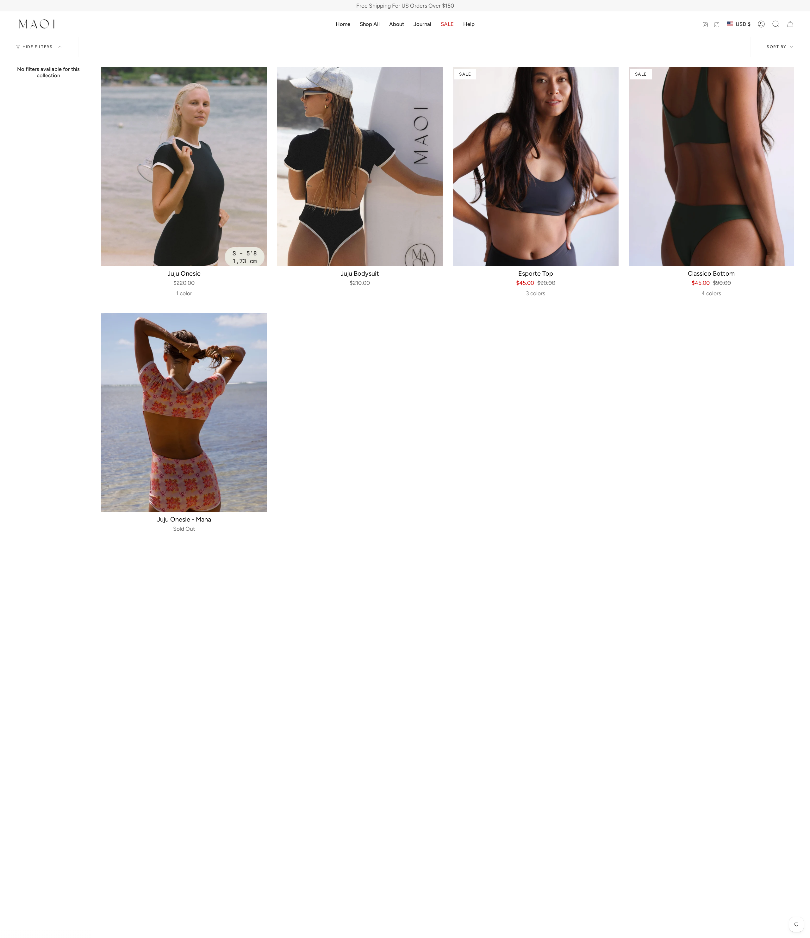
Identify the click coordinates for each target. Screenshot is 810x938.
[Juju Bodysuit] (360, 166)
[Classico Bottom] (711, 166)
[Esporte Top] (536, 166)
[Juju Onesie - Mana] (184, 412)
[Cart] (790, 24)
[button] (369, 24)
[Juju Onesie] (184, 166)
